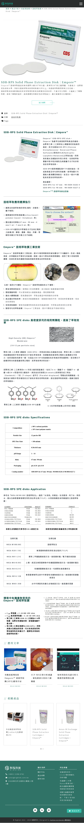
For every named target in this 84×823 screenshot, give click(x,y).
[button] (41, 748)
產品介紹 (15, 9)
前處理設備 (25, 9)
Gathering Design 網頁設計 (60, 820)
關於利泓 (41, 772)
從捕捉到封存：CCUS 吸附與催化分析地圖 (67, 775)
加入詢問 (42, 103)
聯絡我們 (75, 811)
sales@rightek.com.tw (18, 777)
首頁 (7, 9)
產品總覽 (41, 775)
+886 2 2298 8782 (16, 774)
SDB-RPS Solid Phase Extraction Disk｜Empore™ (34, 113)
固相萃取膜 (36, 9)
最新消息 (41, 779)
